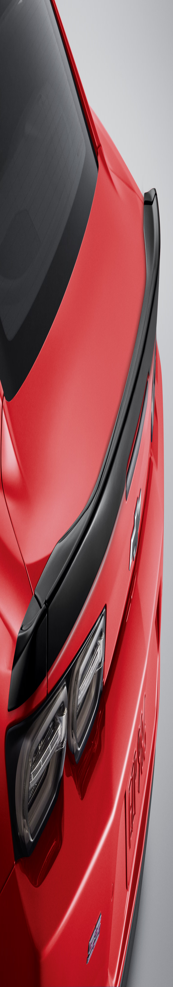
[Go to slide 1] (2, 215)
